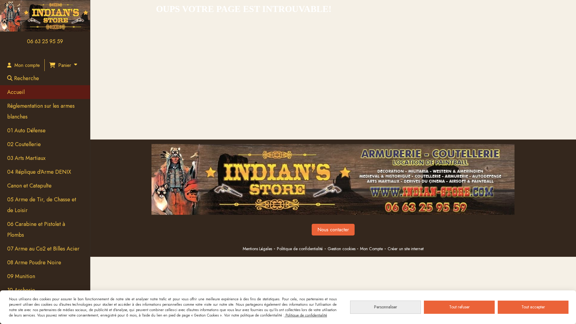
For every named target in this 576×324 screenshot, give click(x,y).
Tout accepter (533, 307)
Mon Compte (371, 249)
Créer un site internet (406, 249)
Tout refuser (459, 307)
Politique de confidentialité (300, 249)
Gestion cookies (342, 249)
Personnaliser (385, 307)
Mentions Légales (257, 249)
